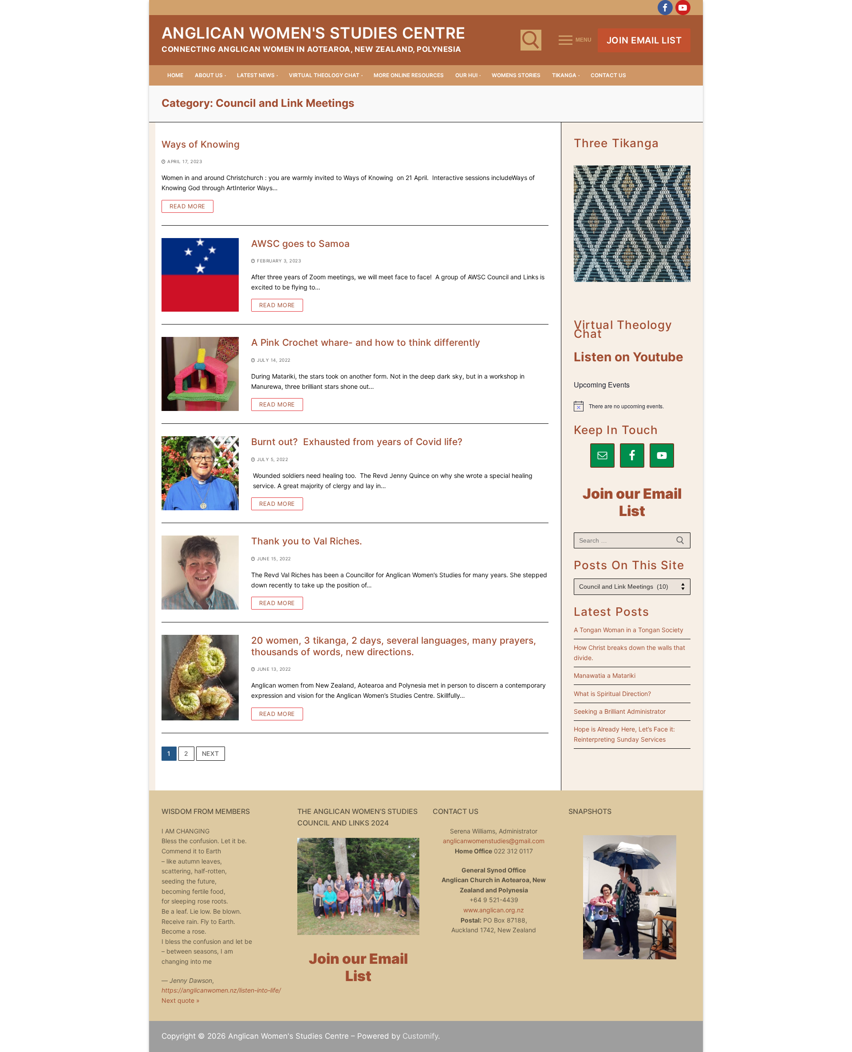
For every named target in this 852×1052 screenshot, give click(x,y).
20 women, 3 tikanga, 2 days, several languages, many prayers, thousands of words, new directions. (393, 646)
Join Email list (644, 40)
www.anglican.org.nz (493, 910)
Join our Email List (632, 502)
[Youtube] (682, 7)
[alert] (632, 406)
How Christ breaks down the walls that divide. (629, 652)
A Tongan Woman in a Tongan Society (628, 630)
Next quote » (181, 1000)
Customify (420, 1036)
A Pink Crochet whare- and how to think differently (365, 342)
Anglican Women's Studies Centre (313, 32)
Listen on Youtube (628, 356)
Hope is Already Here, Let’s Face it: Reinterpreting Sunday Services (624, 734)
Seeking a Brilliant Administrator (620, 711)
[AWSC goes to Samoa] (200, 275)
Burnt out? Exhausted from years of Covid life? (356, 441)
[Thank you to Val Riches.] (200, 573)
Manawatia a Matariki (604, 675)
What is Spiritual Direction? (612, 693)
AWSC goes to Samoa (300, 243)
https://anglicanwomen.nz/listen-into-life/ (221, 990)
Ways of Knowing (201, 144)
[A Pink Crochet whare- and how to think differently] (200, 374)
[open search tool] (531, 40)
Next (210, 753)
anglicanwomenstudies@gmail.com (493, 841)
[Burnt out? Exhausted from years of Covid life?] (200, 473)
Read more (187, 206)
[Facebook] (665, 7)
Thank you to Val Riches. (306, 541)
